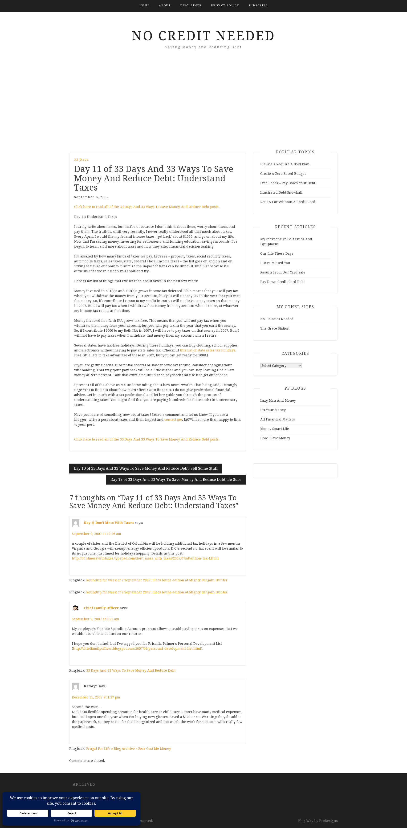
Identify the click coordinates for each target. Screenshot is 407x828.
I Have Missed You (275, 263)
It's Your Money (273, 410)
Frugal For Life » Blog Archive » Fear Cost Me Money (128, 749)
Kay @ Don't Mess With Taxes (109, 523)
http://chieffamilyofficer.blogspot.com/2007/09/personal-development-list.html (137, 648)
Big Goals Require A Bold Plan (284, 164)
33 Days (81, 159)
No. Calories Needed (276, 319)
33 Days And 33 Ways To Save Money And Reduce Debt (130, 670)
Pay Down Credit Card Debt (282, 282)
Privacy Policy (225, 5)
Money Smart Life (274, 429)
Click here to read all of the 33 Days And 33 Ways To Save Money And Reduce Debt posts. (147, 439)
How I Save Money (275, 438)
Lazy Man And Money (278, 400)
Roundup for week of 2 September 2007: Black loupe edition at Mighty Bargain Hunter (157, 580)
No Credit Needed (203, 35)
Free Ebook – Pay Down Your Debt (287, 183)
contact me (173, 419)
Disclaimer (191, 5)
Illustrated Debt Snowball (281, 192)
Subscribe (258, 5)
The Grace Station (274, 328)
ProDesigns (328, 821)
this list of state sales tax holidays (207, 350)
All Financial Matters (277, 419)
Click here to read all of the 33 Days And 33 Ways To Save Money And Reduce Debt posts (146, 207)
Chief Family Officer (101, 608)
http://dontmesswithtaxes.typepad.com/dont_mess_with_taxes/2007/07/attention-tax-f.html (145, 558)
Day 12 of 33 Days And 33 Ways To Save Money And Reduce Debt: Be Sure (175, 479)
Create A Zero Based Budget (283, 173)
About (165, 5)
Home (144, 5)
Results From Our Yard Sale (282, 272)
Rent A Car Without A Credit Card (287, 202)
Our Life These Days (276, 253)
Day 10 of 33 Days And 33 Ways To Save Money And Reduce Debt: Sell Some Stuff (146, 468)
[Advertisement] (203, 107)
